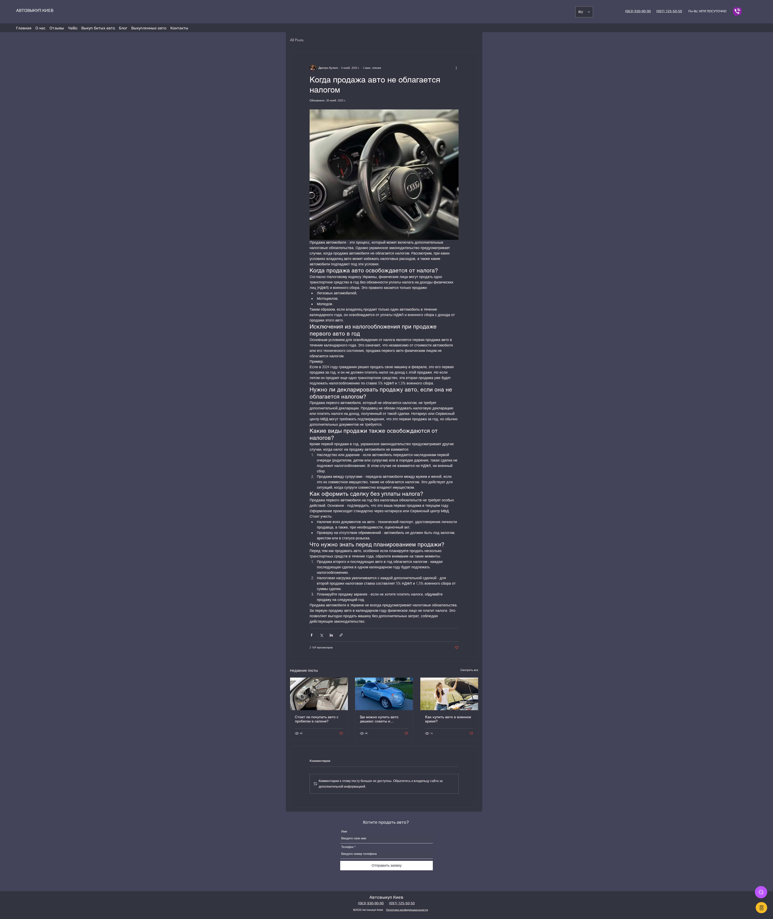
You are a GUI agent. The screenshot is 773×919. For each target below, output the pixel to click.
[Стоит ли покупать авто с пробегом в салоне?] (319, 694)
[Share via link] (341, 635)
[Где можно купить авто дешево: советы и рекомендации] (384, 694)
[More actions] (456, 67)
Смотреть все (469, 670)
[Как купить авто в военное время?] (449, 694)
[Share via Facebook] (311, 635)
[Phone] (761, 907)
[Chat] (761, 892)
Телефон (347, 846)
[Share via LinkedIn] (331, 635)
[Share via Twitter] (321, 635)
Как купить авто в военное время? (448, 719)
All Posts (297, 40)
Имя (344, 831)
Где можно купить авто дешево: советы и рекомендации (379, 719)
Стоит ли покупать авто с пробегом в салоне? (316, 719)
